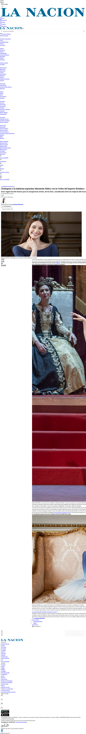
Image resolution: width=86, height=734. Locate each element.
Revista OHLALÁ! (4, 141)
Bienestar (2, 75)
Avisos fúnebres (4, 128)
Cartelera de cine (4, 119)
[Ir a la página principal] (43, 16)
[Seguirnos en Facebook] (2, 695)
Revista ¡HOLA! (3, 143)
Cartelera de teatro (5, 120)
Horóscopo (3, 106)
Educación (2, 71)
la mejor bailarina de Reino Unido (61, 512)
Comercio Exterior (4, 55)
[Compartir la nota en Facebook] (2, 265)
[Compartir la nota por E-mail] (5, 265)
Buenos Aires (3, 67)
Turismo (2, 103)
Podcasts (2, 111)
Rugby (1, 93)
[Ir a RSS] (2, 708)
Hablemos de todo (4, 79)
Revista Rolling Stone (5, 148)
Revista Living (3, 146)
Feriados (2, 108)
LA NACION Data (4, 42)
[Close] (2, 631)
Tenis (1, 95)
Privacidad (24, 722)
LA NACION (4, 186)
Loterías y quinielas (5, 109)
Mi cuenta (4, 26)
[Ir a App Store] (5, 716)
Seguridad (2, 69)
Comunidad (3, 74)
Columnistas (3, 85)
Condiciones (18, 722)
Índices (2, 58)
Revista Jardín (3, 149)
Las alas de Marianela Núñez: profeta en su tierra (44, 612)
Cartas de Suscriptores (6, 87)
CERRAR (2, 0)
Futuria (2, 48)
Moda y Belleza (4, 112)
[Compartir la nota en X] (3, 265)
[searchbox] (42, 31)
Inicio (3, 18)
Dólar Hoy (2, 50)
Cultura (2, 72)
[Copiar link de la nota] (2, 263)
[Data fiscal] (2, 731)
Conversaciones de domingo (7, 133)
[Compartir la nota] (2, 261)
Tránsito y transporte (5, 39)
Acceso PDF (3, 125)
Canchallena (3, 96)
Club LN (4, 24)
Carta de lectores (4, 132)
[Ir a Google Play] (5, 712)
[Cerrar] (23, 28)
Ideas (1, 136)
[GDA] (5, 727)
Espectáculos (11, 186)
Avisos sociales (4, 130)
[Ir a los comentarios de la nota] (3, 259)
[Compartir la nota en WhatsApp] (3, 261)
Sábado (2, 135)
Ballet (35, 623)
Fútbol (1, 91)
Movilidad (2, 56)
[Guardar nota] (2, 259)
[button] (43, 103)
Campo (2, 51)
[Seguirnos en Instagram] (2, 704)
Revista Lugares (4, 144)
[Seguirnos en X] (2, 699)
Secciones (4, 20)
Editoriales (2, 83)
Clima (1, 40)
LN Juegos (2, 101)
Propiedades (3, 53)
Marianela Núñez (38, 621)
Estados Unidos (4, 63)
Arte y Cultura (35, 620)
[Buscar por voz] (84, 31)
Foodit (3, 22)
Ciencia (2, 77)
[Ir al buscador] (2, 6)
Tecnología (3, 104)
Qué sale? (2, 117)
